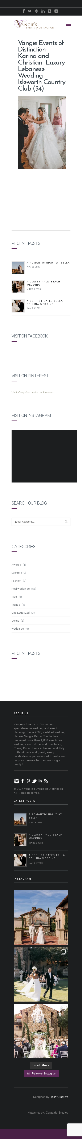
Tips (14, 596)
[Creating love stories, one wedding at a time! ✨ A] (41, 1031)
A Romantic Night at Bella (48, 262)
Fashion (16, 580)
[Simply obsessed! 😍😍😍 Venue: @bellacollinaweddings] (41, 917)
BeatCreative (59, 1096)
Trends (16, 604)
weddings (18, 628)
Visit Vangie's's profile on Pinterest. (33, 392)
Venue (15, 620)
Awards (16, 564)
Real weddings (21, 588)
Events (16, 572)
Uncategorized (21, 612)
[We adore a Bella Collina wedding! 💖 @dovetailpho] (41, 974)
